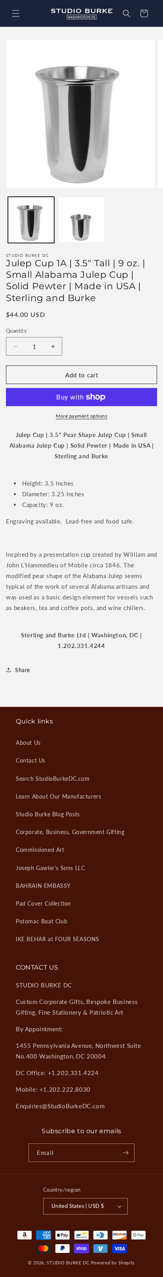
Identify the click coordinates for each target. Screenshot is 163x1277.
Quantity (16, 331)
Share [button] (22, 670)
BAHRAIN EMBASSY (43, 885)
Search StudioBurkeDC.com (52, 778)
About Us (28, 742)
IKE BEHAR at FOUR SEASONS (57, 939)
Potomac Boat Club (41, 921)
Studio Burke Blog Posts (48, 814)
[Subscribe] (125, 1152)
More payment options (81, 416)
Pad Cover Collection (43, 903)
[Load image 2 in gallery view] (81, 220)
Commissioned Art (40, 849)
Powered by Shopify (113, 1262)
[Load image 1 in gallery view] (31, 220)
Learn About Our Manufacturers (58, 796)
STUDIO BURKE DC (68, 1262)
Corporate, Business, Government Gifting (70, 832)
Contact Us (30, 760)
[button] (16, 13)
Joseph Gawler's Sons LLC (50, 868)
